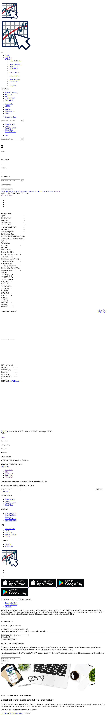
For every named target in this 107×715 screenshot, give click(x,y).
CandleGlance (9, 111)
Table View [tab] (102, 312)
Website (3, 437)
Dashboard (10, 132)
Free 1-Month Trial (7, 713)
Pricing (7, 536)
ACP (6, 472)
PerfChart (8, 109)
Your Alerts (13, 68)
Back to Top (5, 466)
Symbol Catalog (10, 534)
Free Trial (8, 57)
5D (9, 193)
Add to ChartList (7, 189)
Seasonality (9, 104)
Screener (8, 517)
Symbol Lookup (10, 117)
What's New (9, 546)
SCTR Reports (15, 381)
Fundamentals (13, 191)
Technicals (23, 191)
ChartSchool (9, 130)
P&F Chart (8, 475)
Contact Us (13, 81)
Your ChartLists (14, 65)
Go (22, 120)
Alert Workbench (10, 521)
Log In (7, 55)
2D (4, 193)
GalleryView (9, 473)
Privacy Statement (11, 605)
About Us (8, 544)
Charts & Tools (10, 124)
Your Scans (13, 66)
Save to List (6, 639)
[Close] (2, 663)
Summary (4, 191)
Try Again (5, 661)
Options (7, 106)
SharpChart (5, 89)
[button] (8, 59)
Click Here (4, 431)
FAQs (7, 531)
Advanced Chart (6, 195)
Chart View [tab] (102, 310)
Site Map (8, 607)
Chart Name (5, 635)
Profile (42, 191)
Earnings (30, 191)
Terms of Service (10, 603)
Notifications (13, 72)
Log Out (12, 85)
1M (13, 193)
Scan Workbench (10, 519)
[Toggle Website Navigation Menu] (2, 52)
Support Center (14, 79)
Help (6, 135)
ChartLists (49, 191)
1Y (23, 193)
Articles (7, 126)
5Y (28, 193)
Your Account (14, 76)
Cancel (14, 639)
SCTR (36, 191)
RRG (7, 113)
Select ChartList (6, 629)
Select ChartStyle (6, 637)
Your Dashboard (15, 61)
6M (18, 193)
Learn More (5, 491)
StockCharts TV (10, 128)
